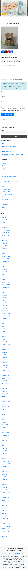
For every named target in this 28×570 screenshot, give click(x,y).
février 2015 (5, 487)
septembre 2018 (6, 378)
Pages (3, 186)
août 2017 (4, 409)
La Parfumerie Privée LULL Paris (10, 181)
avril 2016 (4, 450)
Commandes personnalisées (9, 176)
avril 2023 (4, 245)
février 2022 (5, 277)
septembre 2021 (6, 289)
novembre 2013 (6, 526)
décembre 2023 (6, 227)
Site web (3, 101)
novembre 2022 (6, 258)
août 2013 (4, 534)
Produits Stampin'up (7, 194)
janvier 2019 (5, 367)
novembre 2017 (6, 401)
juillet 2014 (4, 505)
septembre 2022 (6, 264)
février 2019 (5, 365)
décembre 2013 (6, 523)
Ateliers (4, 165)
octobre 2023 (5, 232)
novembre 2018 (6, 373)
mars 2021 (4, 305)
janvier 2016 (5, 458)
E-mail (3, 96)
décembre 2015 (6, 461)
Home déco (5, 178)
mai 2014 (4, 510)
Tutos (3, 207)
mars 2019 (4, 362)
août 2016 (4, 440)
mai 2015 (4, 479)
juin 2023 (4, 240)
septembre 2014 (6, 500)
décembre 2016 (6, 430)
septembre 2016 (6, 437)
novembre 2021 (6, 284)
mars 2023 (4, 248)
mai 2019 (4, 357)
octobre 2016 (5, 435)
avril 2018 (4, 388)
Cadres (4, 171)
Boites (3, 168)
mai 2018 (4, 386)
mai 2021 (4, 300)
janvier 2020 (5, 341)
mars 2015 (4, 484)
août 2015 (4, 471)
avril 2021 (4, 302)
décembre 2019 (6, 344)
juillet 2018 (4, 380)
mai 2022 (4, 271)
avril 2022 (4, 274)
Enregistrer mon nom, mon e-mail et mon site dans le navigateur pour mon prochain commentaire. (14, 109)
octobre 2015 (5, 466)
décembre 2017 (6, 399)
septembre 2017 (6, 406)
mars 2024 (4, 219)
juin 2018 (4, 383)
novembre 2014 (6, 495)
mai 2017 (4, 417)
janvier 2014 (5, 521)
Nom (2, 91)
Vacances (4, 209)
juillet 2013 (4, 536)
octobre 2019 (5, 349)
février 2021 (5, 308)
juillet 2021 (4, 295)
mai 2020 (4, 331)
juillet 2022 (4, 269)
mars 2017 (4, 422)
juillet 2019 (4, 352)
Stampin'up (5, 204)
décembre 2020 (6, 313)
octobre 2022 (5, 261)
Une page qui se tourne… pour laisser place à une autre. (13, 154)
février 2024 (5, 222)
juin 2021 (4, 297)
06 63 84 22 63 (9, 553)
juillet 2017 (4, 412)
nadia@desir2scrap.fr (14, 555)
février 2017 (5, 424)
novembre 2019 (6, 347)
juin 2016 (4, 445)
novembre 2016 (6, 432)
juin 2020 (4, 328)
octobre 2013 (5, 528)
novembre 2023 (6, 230)
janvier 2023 (5, 253)
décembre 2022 (6, 256)
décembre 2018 (6, 370)
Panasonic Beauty (6, 189)
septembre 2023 (6, 235)
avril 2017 (4, 419)
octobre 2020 (5, 318)
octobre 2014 (5, 497)
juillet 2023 (4, 238)
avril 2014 (4, 513)
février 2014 (5, 518)
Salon (3, 202)
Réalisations (5, 199)
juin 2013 (4, 539)
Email (2, 130)
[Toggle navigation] (4, 14)
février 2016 (5, 456)
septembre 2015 (6, 469)
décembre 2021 (6, 282)
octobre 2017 (5, 404)
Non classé (5, 183)
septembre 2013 (6, 531)
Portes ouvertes (6, 191)
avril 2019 (4, 360)
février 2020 (5, 339)
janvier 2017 (5, 427)
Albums (4, 163)
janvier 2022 (5, 279)
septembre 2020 (6, 321)
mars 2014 (4, 515)
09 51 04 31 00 (18, 553)
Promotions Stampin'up (7, 196)
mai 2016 (4, 448)
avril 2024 (4, 217)
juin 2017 (4, 414)
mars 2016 (4, 453)
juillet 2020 (4, 326)
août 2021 (4, 292)
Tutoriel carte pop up (7, 151)
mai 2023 (4, 243)
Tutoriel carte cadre (7, 143)
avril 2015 (4, 482)
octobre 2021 (5, 287)
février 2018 (5, 393)
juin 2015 (4, 476)
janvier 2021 (5, 310)
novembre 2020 (6, 315)
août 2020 (4, 323)
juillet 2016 (4, 443)
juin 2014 (4, 508)
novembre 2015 (6, 463)
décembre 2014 (6, 492)
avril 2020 (4, 334)
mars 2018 (4, 391)
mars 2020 (4, 336)
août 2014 (4, 502)
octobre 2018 (5, 375)
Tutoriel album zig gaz (7, 149)
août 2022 (4, 266)
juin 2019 (4, 354)
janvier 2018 (5, 396)
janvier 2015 (5, 489)
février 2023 (5, 251)
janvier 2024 (5, 225)
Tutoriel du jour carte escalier (9, 146)
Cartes (3, 173)
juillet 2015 (4, 474)
